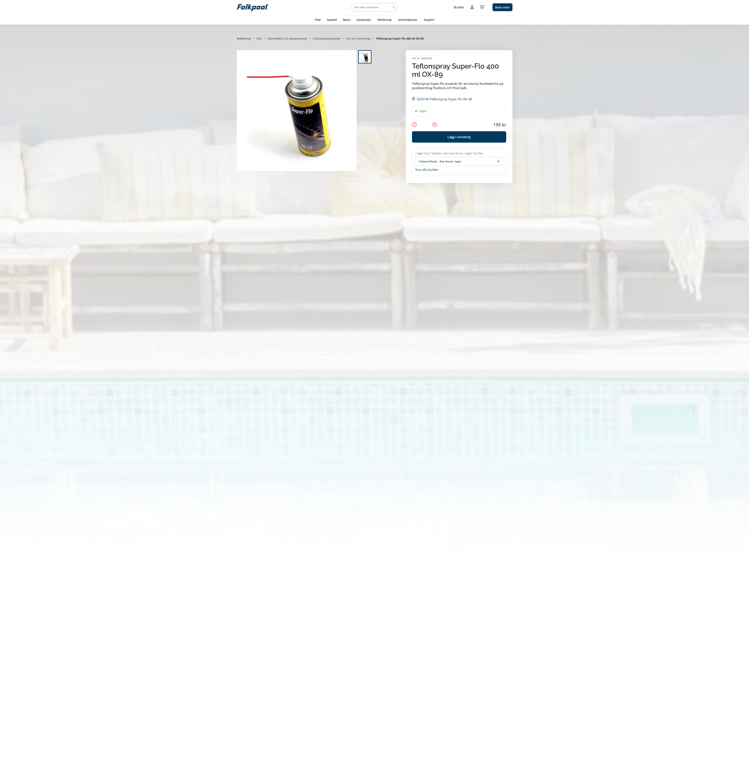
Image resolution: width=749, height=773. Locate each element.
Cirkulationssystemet (326, 38)
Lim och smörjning (358, 38)
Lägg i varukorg (459, 137)
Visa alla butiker (427, 169)
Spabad (332, 20)
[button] (297, 110)
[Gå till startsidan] (252, 7)
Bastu (347, 20)
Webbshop (385, 20)
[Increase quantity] (434, 124)
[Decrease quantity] (414, 124)
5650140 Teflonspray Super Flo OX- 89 (444, 99)
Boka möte (502, 7)
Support (429, 20)
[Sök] (394, 7)
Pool (318, 20)
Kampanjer (364, 20)
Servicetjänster (407, 20)
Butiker (459, 7)
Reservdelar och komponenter (287, 38)
